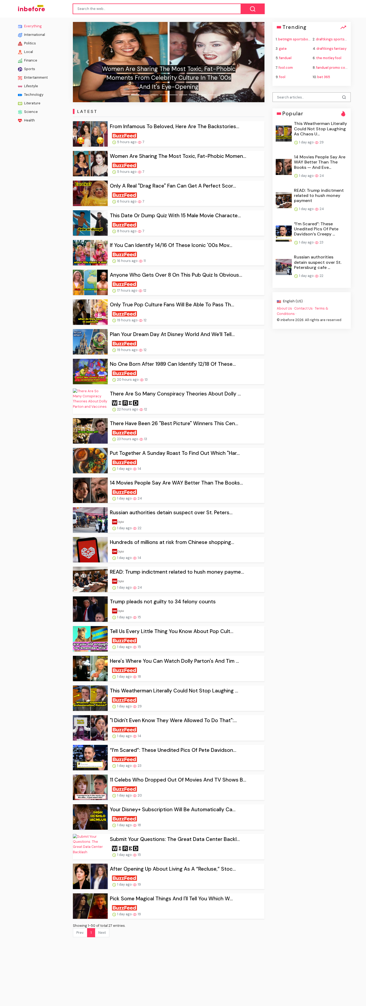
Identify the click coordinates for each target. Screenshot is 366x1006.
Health (29, 120)
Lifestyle (30, 86)
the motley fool (328, 58)
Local (28, 51)
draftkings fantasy (331, 48)
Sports (29, 69)
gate (283, 48)
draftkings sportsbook (334, 39)
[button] (87, 62)
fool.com (286, 67)
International (34, 34)
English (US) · (293, 301)
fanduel (285, 58)
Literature (31, 103)
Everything (32, 26)
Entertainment (35, 77)
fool (282, 76)
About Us (284, 308)
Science (30, 111)
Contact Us (303, 308)
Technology (33, 94)
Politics (29, 43)
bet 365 (323, 76)
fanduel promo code (332, 67)
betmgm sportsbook (295, 39)
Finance (30, 60)
